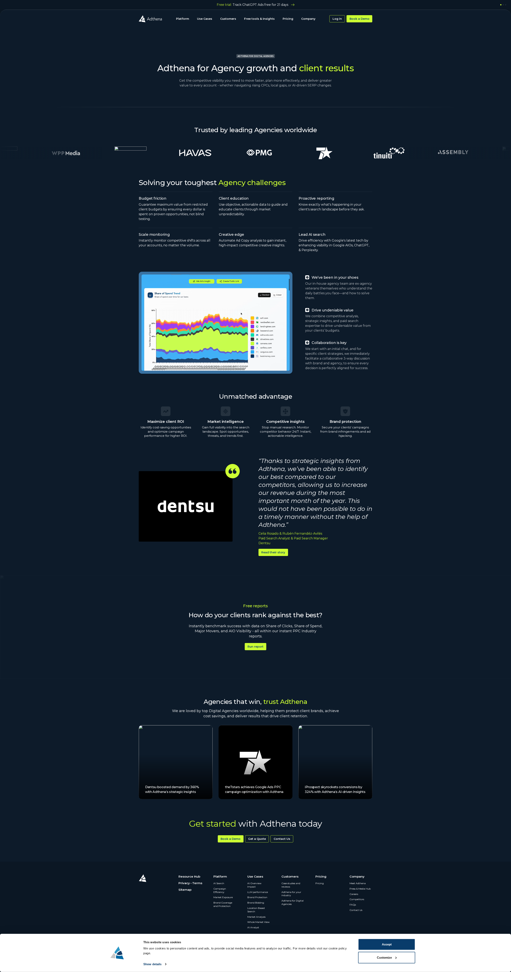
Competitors (357, 899)
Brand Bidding (255, 902)
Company (308, 19)
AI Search (218, 883)
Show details (152, 964)
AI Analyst (253, 927)
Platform (182, 19)
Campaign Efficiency (219, 890)
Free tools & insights (259, 19)
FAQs (353, 904)
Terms (197, 883)
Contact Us (282, 839)
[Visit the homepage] (150, 18)
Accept (387, 944)
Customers (228, 19)
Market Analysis (256, 916)
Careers (354, 894)
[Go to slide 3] (505, 4)
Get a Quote (257, 839)
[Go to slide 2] (503, 4)
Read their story (273, 552)
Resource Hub (189, 876)
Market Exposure (223, 897)
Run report (255, 646)
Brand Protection (257, 897)
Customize (384, 957)
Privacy (184, 883)
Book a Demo (359, 19)
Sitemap (184, 890)
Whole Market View (258, 921)
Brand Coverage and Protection (222, 904)
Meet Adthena (358, 883)
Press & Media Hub (360, 888)
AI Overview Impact (254, 885)
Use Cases (204, 19)
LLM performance (257, 892)
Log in (337, 19)
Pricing (288, 19)
